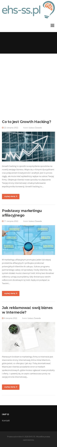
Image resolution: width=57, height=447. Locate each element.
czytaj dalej (9, 196)
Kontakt (6, 420)
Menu (52, 25)
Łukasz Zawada (35, 127)
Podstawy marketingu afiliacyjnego (22, 213)
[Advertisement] (28, 83)
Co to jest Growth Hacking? (26, 122)
